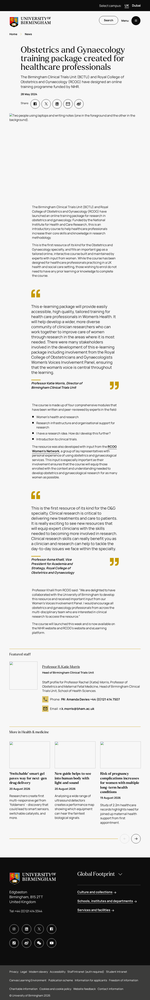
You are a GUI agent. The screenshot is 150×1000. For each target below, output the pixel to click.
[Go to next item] (136, 838)
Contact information (110, 989)
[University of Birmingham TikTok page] (14, 943)
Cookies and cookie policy (55, 989)
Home (13, 34)
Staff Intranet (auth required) (85, 971)
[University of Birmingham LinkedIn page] (26, 929)
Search (108, 20)
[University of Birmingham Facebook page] (51, 929)
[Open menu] (136, 20)
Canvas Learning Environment (27, 980)
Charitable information (23, 989)
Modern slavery (38, 971)
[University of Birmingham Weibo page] (26, 943)
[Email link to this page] (68, 104)
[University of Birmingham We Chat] (39, 943)
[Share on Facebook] (35, 104)
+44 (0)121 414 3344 (28, 911)
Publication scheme (60, 980)
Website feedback (84, 989)
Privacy (13, 971)
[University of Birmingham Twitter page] (39, 929)
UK (127, 5)
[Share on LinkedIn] (57, 104)
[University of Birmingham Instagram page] (14, 929)
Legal (23, 971)
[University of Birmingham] (30, 20)
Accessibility (57, 971)
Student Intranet (116, 971)
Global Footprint (96, 874)
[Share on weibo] (79, 104)
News (28, 34)
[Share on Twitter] (46, 104)
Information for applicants (91, 980)
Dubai (136, 5)
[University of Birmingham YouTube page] (51, 943)
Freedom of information (123, 980)
